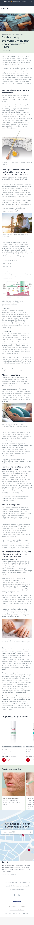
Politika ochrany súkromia (20, 886)
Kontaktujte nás (24, 882)
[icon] (30, 832)
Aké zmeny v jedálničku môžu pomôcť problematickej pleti (16, 667)
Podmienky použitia (17, 889)
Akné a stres (15, 707)
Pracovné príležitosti (17, 910)
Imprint (7, 886)
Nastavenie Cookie (10, 882)
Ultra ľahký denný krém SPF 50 (20, 1)
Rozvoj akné (11, 128)
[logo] (5, 9)
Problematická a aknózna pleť (12, 34)
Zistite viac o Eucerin (9, 874)
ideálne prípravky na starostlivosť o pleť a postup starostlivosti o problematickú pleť (16, 690)
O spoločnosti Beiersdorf (17, 906)
